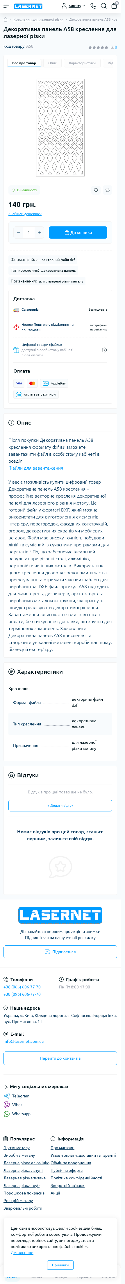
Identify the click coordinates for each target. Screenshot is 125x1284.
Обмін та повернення (71, 1162)
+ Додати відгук (60, 805)
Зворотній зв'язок (68, 1185)
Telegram (20, 1096)
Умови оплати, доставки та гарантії (83, 1155)
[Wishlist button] (96, 190)
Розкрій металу (18, 1200)
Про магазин (62, 1147)
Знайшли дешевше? (25, 214)
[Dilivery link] (104, 350)
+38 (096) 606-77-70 (22, 994)
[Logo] (28, 5)
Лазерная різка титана (24, 1178)
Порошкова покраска (23, 1193)
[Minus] (18, 232)
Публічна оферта (67, 1170)
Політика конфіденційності (76, 1178)
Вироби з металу (19, 1155)
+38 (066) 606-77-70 (22, 987)
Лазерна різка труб (21, 1185)
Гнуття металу (16, 1147)
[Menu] (6, 6)
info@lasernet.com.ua (23, 1041)
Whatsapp (21, 1113)
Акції (55, 1193)
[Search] (104, 6)
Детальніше (22, 1252)
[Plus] (39, 232)
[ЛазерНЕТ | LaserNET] (60, 915)
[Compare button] (107, 190)
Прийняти (60, 1265)
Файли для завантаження (35, 468)
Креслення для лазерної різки (38, 19)
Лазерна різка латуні (23, 1170)
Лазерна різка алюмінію (26, 1162)
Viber (17, 1104)
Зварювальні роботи (22, 1208)
